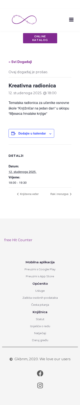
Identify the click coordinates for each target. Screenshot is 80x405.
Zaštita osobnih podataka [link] (40, 297)
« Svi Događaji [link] (20, 61)
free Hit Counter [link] (18, 240)
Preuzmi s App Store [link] (40, 276)
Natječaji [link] (40, 333)
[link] (24, 19)
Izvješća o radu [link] (40, 326)
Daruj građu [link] (40, 340)
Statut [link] (40, 319)
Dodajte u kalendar (32, 133)
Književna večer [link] (29, 194)
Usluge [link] (40, 290)
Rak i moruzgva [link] (59, 194)
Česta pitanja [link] (40, 304)
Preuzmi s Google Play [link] (40, 269)
